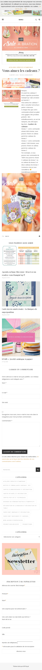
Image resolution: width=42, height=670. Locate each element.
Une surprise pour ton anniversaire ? (14, 609)
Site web (5, 402)
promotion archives (11, 524)
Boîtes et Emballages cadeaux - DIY (17, 485)
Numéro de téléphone (9, 643)
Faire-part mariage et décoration (16, 512)
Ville (3, 634)
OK (26, 9)
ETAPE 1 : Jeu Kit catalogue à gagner (17, 359)
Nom (4, 383)
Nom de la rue (6, 619)
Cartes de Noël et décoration (15, 493)
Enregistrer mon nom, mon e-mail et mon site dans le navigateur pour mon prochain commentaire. (20, 415)
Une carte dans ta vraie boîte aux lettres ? (16, 617)
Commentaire (7, 421)
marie (7, 236)
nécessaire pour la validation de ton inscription (18, 646)
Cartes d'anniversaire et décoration (17, 489)
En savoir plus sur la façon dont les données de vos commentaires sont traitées (20, 459)
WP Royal (26, 666)
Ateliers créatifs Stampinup (21, 67)
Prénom (5, 594)
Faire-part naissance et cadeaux (15, 516)
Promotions (27, 524)
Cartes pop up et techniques (14, 497)
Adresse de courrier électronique (13, 585)
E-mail (4, 393)
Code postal (6, 628)
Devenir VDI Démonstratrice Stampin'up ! (19, 501)
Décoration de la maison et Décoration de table (20, 507)
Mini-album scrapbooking (13, 520)
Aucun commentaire (26, 75)
